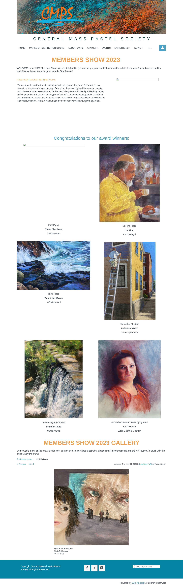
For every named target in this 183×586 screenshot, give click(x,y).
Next (30, 464)
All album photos (25, 459)
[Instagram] (102, 568)
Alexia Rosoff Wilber (146, 464)
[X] (94, 568)
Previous (22, 464)
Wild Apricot (138, 583)
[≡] (150, 48)
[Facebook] (87, 568)
